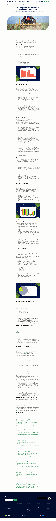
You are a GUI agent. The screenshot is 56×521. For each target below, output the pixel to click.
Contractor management (8, 508)
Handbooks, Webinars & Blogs (12, 4)
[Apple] (39, 498)
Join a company (49, 507)
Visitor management (7, 507)
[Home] (10, 1)
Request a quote (41, 1)
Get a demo (46, 1)
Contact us (28, 510)
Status (28, 511)
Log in (36, 1)
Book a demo (18, 410)
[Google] (44, 498)
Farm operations (7, 510)
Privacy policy (28, 515)
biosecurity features (25, 352)
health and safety (18, 331)
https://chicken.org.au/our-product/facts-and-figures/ (25, 436)
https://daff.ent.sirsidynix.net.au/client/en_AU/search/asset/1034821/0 (27, 477)
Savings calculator (39, 507)
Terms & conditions (23, 515)
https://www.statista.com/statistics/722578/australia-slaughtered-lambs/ (27, 434)
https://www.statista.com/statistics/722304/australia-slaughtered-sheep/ (27, 432)
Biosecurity (6, 509)
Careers (28, 509)
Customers (19, 1)
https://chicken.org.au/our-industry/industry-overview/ (25, 461)
